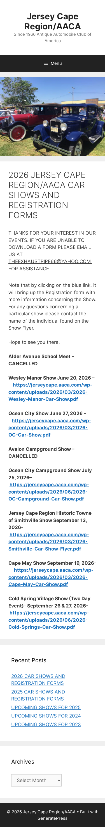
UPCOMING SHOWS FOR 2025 (46, 707)
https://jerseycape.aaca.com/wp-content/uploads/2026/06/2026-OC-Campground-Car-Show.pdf (48, 492)
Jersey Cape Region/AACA (52, 21)
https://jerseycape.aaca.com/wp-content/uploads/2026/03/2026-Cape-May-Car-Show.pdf (51, 577)
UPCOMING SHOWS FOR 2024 (46, 716)
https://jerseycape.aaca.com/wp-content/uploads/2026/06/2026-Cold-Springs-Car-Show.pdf (48, 620)
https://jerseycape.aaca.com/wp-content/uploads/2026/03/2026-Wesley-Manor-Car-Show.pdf (50, 392)
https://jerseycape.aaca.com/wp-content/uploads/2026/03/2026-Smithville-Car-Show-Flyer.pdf (48, 542)
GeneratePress (52, 818)
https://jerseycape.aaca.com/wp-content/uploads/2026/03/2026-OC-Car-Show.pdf (49, 428)
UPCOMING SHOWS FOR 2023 (46, 724)
